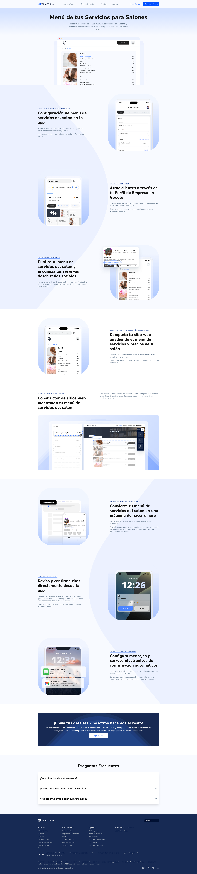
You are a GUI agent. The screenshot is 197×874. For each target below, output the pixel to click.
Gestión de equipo (68, 842)
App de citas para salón (131, 853)
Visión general (94, 831)
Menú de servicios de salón (55, 853)
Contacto (41, 834)
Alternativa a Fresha (121, 831)
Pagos (64, 837)
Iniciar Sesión (135, 4)
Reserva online (67, 831)
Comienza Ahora (151, 4)
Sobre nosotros (43, 831)
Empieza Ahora (98, 736)
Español (148, 821)
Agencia (115, 4)
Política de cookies (44, 845)
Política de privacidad (45, 842)
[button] (45, 847)
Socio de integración (96, 845)
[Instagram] (148, 868)
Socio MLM (93, 842)
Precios (104, 4)
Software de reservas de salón (108, 853)
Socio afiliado (93, 837)
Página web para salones (71, 834)
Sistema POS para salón (54, 856)
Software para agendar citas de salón (81, 853)
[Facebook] (143, 868)
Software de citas (68, 839)
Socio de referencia (96, 834)
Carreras (41, 837)
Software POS (67, 845)
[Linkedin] (153, 868)
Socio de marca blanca (97, 839)
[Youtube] (158, 868)
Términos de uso (43, 839)
